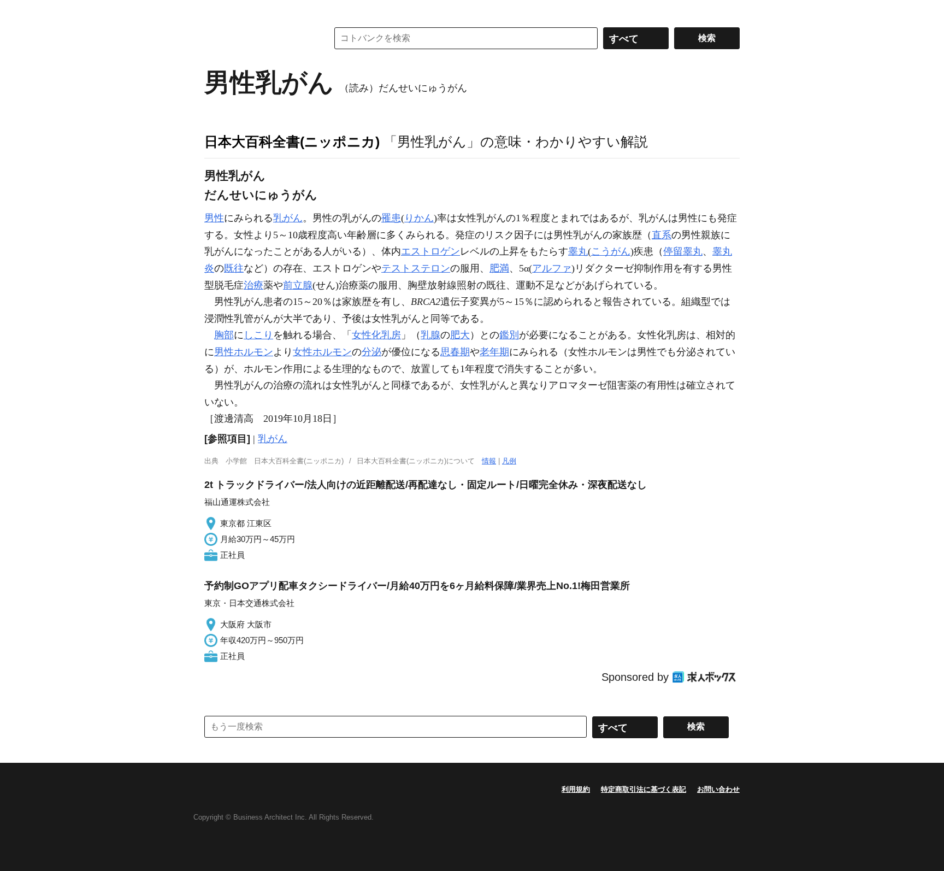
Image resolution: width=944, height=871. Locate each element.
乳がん (288, 218)
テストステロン (415, 268)
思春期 (455, 351)
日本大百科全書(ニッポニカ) (292, 141)
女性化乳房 (376, 334)
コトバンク (258, 38)
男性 (214, 218)
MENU (215, 11)
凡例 (509, 461)
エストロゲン (430, 251)
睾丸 (578, 251)
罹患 (391, 218)
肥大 (460, 334)
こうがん (610, 251)
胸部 (224, 334)
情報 (489, 461)
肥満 (499, 268)
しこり (258, 334)
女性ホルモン (322, 351)
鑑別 (509, 334)
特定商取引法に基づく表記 (643, 789)
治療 (253, 285)
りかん (419, 218)
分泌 (371, 351)
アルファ (551, 268)
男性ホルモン (243, 351)
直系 (661, 234)
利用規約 (576, 789)
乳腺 (430, 334)
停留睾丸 (683, 251)
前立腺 (297, 285)
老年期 (494, 351)
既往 (234, 268)
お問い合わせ (718, 789)
